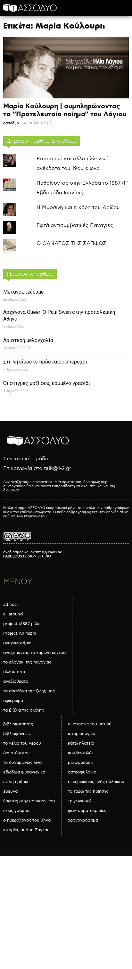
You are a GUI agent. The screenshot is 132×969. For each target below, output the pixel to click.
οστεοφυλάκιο (82, 772)
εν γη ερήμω (15, 781)
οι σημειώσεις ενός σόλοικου (96, 781)
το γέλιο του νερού (22, 743)
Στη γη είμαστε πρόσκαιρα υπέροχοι (45, 362)
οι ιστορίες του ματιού (89, 724)
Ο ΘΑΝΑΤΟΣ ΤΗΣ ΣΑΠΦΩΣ (71, 243)
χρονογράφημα (83, 820)
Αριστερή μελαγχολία (28, 340)
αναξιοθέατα (15, 681)
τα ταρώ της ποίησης (88, 791)
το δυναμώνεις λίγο (22, 762)
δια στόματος (16, 753)
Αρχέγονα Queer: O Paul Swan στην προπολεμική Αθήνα (59, 315)
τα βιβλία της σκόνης (23, 710)
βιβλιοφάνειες (17, 733)
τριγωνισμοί (79, 801)
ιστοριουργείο (81, 733)
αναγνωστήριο (17, 643)
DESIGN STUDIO (27, 556)
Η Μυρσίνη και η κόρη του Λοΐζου (78, 208)
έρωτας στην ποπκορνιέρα (29, 801)
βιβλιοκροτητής (18, 724)
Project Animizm (19, 633)
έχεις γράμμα (16, 810)
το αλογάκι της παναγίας (27, 662)
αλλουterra (14, 671)
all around (13, 614)
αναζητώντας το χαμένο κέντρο (34, 652)
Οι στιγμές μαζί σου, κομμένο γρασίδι (46, 383)
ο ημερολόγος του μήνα (27, 820)
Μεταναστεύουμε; (24, 292)
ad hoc (10, 604)
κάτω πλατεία (81, 743)
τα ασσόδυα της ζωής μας (29, 691)
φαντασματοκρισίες (87, 810)
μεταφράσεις (81, 762)
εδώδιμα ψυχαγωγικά (24, 772)
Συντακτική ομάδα (25, 459)
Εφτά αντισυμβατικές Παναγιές (75, 225)
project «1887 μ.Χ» (21, 623)
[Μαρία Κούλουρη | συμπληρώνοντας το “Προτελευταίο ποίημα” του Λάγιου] (66, 67)
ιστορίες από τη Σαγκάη (26, 829)
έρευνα (10, 791)
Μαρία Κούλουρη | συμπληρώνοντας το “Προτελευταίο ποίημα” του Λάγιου (64, 110)
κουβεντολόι (80, 753)
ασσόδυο (11, 123)
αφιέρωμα (13, 700)
